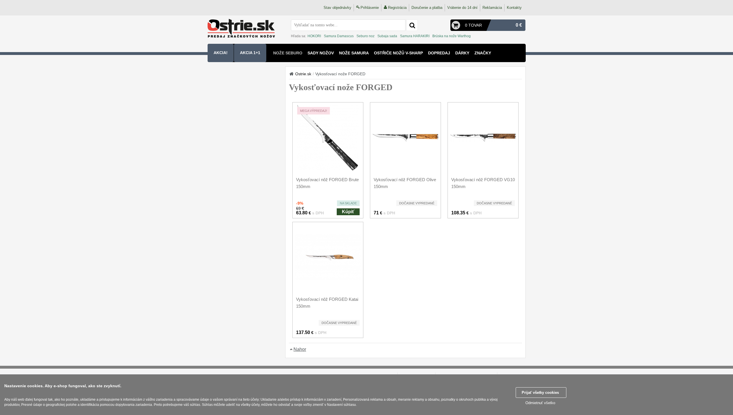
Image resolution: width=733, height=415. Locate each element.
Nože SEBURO (287, 53)
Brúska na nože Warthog (451, 36)
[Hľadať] (412, 25)
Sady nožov (321, 53)
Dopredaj (439, 53)
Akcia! (221, 52)
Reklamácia (492, 7)
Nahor (299, 349)
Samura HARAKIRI (414, 36)
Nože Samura (354, 53)
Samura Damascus (339, 36)
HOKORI (314, 36)
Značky (482, 53)
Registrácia (397, 7)
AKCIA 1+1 (250, 52)
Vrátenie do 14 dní (462, 7)
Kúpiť (348, 211)
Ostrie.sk (303, 74)
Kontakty (514, 7)
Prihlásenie (369, 7)
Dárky (462, 53)
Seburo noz (365, 36)
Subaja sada (387, 36)
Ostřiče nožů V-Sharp (398, 53)
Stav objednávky (337, 7)
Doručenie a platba (426, 7)
